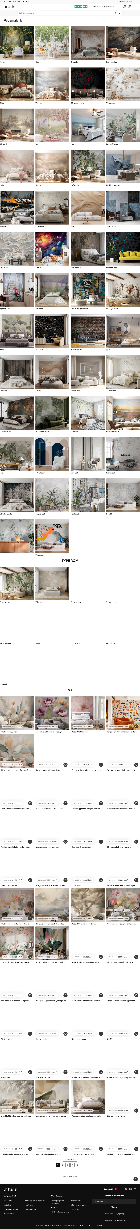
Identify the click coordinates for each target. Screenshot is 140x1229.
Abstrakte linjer (7, 1039)
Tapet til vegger (30, 1209)
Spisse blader (41, 1039)
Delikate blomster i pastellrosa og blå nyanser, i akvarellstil (122, 808)
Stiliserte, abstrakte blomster (119, 847)
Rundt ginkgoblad (79, 1039)
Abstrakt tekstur (43, 1077)
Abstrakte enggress (9, 732)
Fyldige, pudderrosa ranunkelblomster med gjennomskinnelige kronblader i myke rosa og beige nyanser (122, 1154)
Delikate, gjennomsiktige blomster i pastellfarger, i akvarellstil (87, 808)
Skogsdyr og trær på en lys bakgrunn (51, 1000)
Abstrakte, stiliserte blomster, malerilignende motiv (51, 732)
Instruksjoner (9, 1213)
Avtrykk (54, 1207)
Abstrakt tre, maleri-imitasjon (84, 924)
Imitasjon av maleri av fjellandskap (50, 924)
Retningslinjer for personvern (57, 1202)
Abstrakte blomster (80, 732)
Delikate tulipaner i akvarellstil (48, 1154)
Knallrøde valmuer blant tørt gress (15, 1000)
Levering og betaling (11, 1209)
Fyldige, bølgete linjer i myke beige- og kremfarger (16, 847)
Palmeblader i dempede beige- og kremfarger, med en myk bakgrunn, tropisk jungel (87, 1116)
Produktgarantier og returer (35, 1201)
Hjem (64, 1176)
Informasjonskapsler (78, 1205)
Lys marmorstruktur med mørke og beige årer (51, 770)
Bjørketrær (5, 1077)
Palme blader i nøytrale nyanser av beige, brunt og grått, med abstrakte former (122, 1077)
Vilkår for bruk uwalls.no (60, 1212)
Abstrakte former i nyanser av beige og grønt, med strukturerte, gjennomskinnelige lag (51, 1116)
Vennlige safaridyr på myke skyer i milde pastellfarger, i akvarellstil (51, 808)
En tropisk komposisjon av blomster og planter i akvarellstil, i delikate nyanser (16, 962)
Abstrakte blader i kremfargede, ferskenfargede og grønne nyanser (16, 770)
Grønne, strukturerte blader (83, 1154)
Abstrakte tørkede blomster (47, 847)
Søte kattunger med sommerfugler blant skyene (122, 885)
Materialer (7, 1205)
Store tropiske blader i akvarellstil (85, 962)
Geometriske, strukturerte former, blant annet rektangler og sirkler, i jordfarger (87, 770)
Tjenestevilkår (76, 1201)
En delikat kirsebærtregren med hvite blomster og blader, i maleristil (16, 1116)
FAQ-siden (8, 1201)
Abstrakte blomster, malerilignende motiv (122, 924)
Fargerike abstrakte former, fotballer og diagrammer (51, 885)
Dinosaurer (76, 885)
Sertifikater (29, 1205)
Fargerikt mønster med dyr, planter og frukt (122, 732)
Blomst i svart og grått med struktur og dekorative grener (122, 962)
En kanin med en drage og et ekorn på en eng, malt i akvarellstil (16, 1154)
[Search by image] (115, 13)
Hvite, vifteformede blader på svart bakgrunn (87, 1000)
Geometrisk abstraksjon (81, 847)
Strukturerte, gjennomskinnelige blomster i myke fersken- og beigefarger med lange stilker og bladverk (87, 1077)
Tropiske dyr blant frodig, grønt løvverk (122, 1000)
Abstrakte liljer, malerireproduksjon (15, 924)
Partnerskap (75, 1209)
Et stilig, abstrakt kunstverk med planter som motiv (51, 962)
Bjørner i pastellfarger (116, 1116)
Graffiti (110, 1039)
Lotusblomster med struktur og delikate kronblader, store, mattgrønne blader (16, 808)
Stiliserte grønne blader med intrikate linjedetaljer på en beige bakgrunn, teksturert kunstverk (122, 770)
